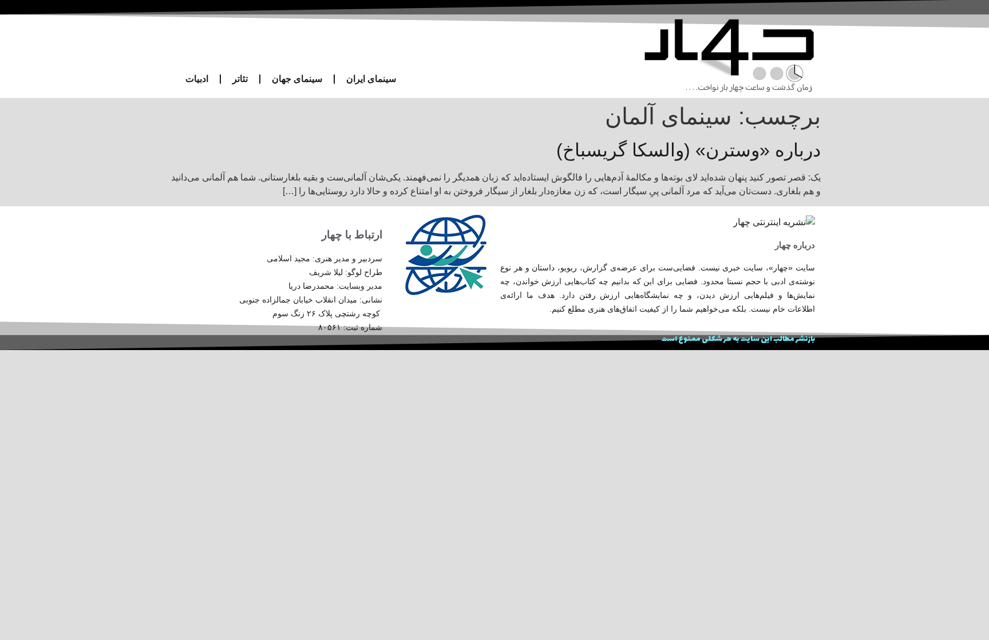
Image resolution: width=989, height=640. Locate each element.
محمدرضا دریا (311, 285)
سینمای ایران (371, 79)
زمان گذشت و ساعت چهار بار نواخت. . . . (749, 88)
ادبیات (196, 79)
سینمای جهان (297, 79)
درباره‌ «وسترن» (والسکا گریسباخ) (688, 150)
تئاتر (240, 79)
